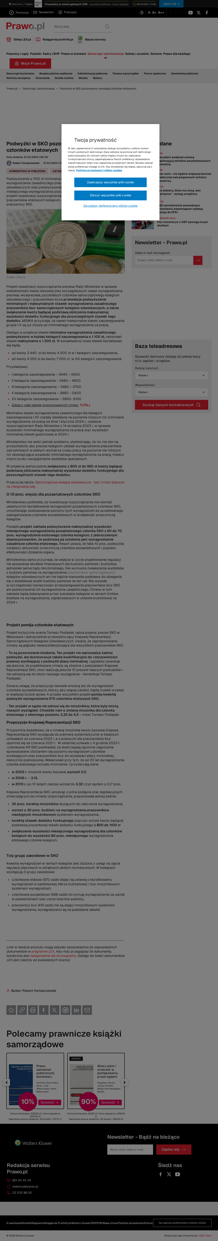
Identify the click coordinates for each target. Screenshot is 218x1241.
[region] (110, 172)
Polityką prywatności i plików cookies (99, 170)
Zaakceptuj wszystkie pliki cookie (110, 182)
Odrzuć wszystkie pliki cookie (110, 195)
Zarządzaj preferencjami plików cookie (110, 206)
